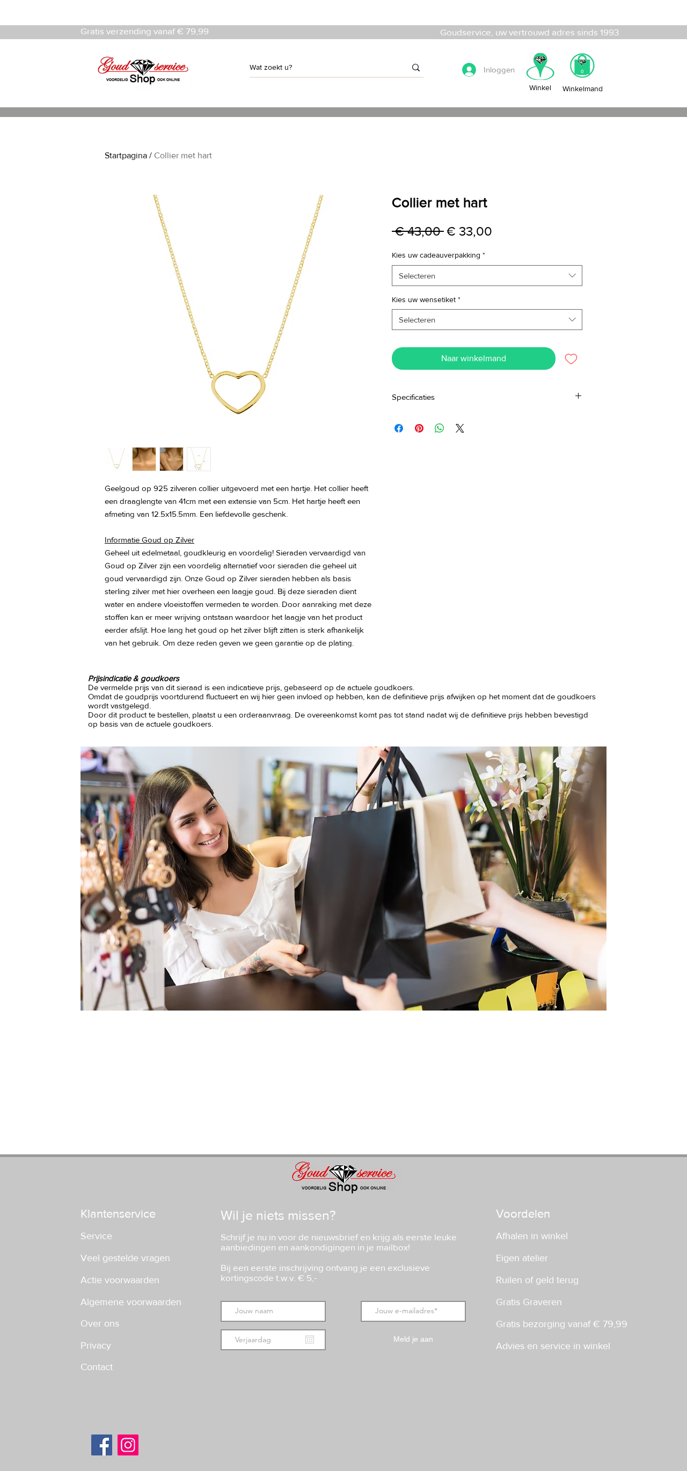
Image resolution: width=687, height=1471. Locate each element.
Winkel (540, 87)
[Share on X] (460, 428)
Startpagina (126, 155)
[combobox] (487, 275)
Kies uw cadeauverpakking (438, 255)
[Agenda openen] (309, 1339)
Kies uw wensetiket (426, 299)
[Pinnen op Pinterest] (419, 428)
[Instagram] (128, 1445)
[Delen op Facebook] (398, 428)
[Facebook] (101, 1445)
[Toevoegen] (571, 358)
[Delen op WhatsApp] (439, 428)
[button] (582, 69)
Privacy (96, 1345)
